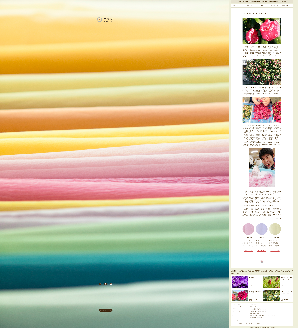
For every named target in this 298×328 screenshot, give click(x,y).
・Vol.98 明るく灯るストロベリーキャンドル (259, 308)
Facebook (267, 323)
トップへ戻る (235, 320)
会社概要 (240, 323)
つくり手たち (261, 5)
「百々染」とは (237, 5)
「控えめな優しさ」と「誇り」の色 (255, 13)
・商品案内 (235, 308)
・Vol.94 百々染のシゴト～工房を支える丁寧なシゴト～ (261, 315)
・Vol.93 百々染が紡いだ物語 (255, 317)
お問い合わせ (249, 323)
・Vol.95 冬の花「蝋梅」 (254, 313)
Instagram (275, 323)
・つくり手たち (236, 309)
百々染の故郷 (274, 5)
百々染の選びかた (286, 5)
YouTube (284, 323)
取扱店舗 (258, 323)
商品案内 (249, 5)
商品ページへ (248, 250)
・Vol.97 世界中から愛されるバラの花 (257, 309)
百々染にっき (235, 316)
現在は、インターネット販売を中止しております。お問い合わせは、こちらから (262, 1)
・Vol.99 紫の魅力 (252, 306)
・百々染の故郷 (236, 311)
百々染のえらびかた (253, 304)
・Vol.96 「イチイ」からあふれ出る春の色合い (259, 311)
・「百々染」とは (236, 306)
